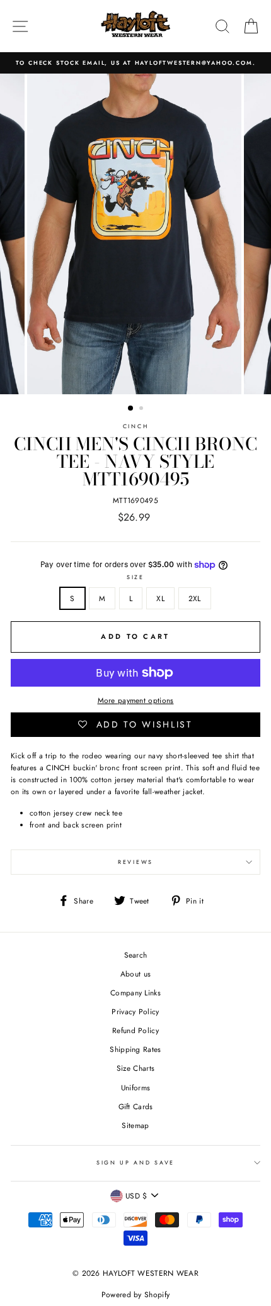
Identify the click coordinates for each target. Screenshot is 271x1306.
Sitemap (135, 1125)
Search (135, 954)
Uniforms (135, 1087)
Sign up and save (135, 1162)
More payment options (136, 700)
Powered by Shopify (135, 1294)
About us (135, 973)
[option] (135, 62)
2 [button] (142, 409)
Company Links (135, 992)
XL (160, 598)
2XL (194, 598)
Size (135, 577)
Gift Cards (135, 1106)
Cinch (135, 426)
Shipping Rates (135, 1049)
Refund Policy (135, 1030)
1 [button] (131, 409)
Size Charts (135, 1068)
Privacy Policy (135, 1011)
